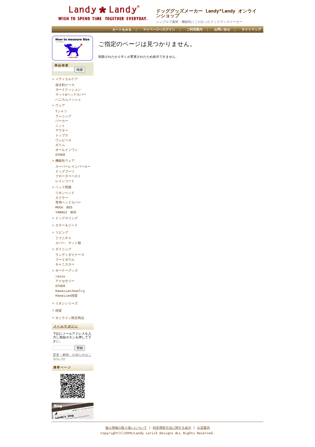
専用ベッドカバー (68, 202)
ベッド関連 (63, 187)
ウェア (60, 105)
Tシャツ (61, 111)
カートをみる (121, 29)
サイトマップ (251, 29)
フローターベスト (68, 176)
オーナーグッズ (66, 270)
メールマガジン (65, 326)
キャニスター (65, 264)
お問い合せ (222, 29)
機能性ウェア (65, 160)
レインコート (65, 181)
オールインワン (66, 150)
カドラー (61, 198)
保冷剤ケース (65, 85)
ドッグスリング (66, 218)
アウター (61, 130)
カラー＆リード (66, 225)
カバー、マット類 (68, 243)
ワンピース (63, 140)
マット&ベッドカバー (70, 94)
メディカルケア (66, 79)
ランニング (63, 116)
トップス (61, 135)
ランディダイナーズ (69, 255)
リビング (61, 232)
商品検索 (62, 65)
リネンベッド (65, 193)
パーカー (61, 121)
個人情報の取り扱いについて (126, 428)
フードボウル (65, 259)
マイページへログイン (159, 29)
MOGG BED (63, 207)
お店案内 (203, 428)
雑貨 (58, 310)
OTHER (60, 155)
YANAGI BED (65, 212)
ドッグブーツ (65, 171)
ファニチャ (63, 238)
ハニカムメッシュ (68, 99)
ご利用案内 (195, 29)
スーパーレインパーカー (73, 166)
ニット (60, 126)
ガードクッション (68, 89)
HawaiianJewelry (70, 291)
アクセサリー (65, 281)
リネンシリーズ (66, 303)
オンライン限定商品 (69, 318)
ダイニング (63, 249)
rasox (60, 276)
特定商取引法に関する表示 (172, 428)
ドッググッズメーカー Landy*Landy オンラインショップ (206, 13)
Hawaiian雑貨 (66, 295)
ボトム (60, 145)
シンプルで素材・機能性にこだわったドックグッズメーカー (199, 22)
